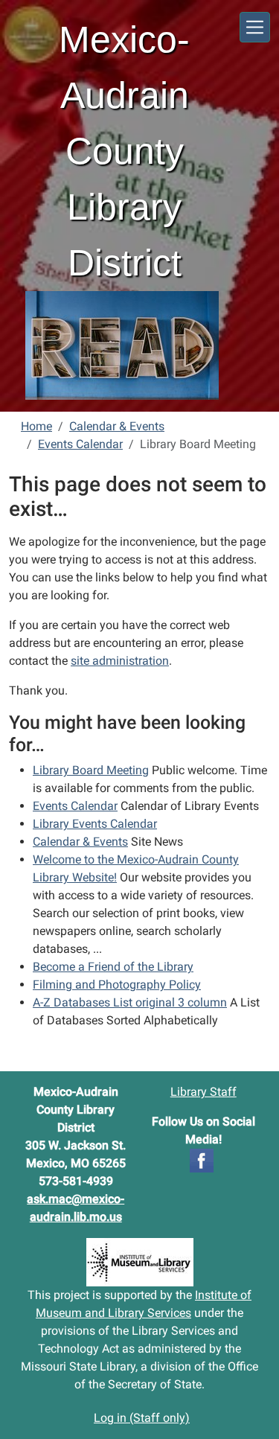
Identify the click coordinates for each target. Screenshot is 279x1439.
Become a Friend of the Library (113, 967)
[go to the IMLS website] (139, 1262)
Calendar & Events (116, 426)
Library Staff (203, 1092)
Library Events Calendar (95, 824)
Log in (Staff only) (142, 1418)
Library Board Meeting (91, 770)
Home (36, 426)
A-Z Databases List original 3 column (130, 1002)
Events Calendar (80, 444)
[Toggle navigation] (255, 27)
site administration (120, 661)
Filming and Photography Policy (117, 984)
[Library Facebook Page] (202, 1159)
